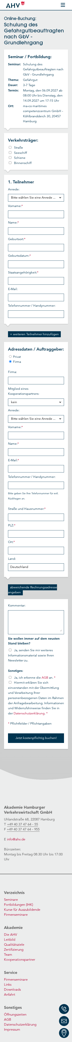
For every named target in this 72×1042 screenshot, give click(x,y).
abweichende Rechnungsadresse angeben (32, 590)
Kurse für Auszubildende (22, 910)
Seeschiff (20, 153)
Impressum (12, 1029)
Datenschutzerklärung (29, 713)
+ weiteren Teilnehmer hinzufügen (34, 334)
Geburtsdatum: (19, 256)
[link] (22, 824)
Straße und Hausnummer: (27, 509)
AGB (45, 678)
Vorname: (15, 206)
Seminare (11, 900)
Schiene (19, 158)
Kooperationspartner (19, 959)
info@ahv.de (16, 839)
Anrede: (13, 189)
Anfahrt (9, 994)
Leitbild (9, 940)
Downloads (12, 989)
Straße (18, 148)
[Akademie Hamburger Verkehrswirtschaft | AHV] (15, 4)
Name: (13, 223)
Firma (16, 362)
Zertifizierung (13, 950)
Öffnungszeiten (15, 1014)
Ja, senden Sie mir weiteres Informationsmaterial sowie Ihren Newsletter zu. (31, 655)
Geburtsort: (16, 239)
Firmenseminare (16, 915)
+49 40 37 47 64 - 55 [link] (22, 824)
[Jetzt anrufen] (64, 1009)
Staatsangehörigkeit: (23, 272)
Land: (12, 559)
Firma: (12, 372)
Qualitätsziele (14, 945)
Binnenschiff (23, 163)
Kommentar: (16, 606)
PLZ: (11, 525)
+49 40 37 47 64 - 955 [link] (23, 829)
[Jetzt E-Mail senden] (64, 1021)
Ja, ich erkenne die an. (34, 678)
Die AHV (10, 935)
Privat (16, 357)
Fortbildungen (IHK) (18, 905)
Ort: (11, 542)
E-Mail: (13, 289)
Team (8, 955)
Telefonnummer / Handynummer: (31, 306)
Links (7, 984)
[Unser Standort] (64, 1033)
